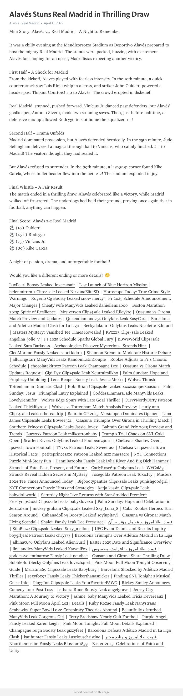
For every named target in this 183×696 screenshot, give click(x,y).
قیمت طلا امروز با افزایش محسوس (124, 548)
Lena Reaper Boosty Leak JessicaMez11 (87, 379)
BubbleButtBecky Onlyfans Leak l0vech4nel (49, 562)
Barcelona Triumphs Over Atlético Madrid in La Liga (123, 535)
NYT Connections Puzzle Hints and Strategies (51, 488)
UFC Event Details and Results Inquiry (130, 528)
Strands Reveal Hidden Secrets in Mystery (48, 474)
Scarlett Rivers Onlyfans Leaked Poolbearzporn (68, 440)
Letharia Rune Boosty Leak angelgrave (92, 589)
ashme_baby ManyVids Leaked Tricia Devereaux (118, 596)
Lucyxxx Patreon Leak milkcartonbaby (61, 433)
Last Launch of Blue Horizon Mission (113, 284)
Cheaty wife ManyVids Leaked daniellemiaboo (85, 305)
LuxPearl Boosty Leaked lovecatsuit (42, 284)
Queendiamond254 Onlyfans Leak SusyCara (106, 318)
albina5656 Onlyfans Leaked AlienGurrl (49, 542)
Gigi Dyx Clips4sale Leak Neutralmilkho (81, 373)
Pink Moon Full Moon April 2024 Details (46, 603)
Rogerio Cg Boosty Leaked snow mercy (67, 298)
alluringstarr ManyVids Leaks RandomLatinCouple (59, 359)
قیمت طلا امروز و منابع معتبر (131, 637)
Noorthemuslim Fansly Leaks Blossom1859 (48, 643)
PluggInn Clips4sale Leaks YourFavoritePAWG (75, 582)
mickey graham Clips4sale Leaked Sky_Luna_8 (75, 508)
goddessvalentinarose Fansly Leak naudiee (48, 555)
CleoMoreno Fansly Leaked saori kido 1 (45, 352)
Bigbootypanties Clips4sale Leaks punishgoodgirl (122, 481)
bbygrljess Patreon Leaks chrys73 (39, 535)
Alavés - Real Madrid (24, 23)
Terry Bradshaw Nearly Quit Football (103, 616)
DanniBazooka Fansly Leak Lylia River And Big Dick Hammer (112, 461)
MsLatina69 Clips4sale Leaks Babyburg (61, 569)
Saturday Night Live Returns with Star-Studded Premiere (94, 494)
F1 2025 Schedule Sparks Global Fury (78, 339)
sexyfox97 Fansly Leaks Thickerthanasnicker (68, 576)
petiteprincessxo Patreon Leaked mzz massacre (85, 454)
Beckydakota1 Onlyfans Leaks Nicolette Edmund (128, 325)
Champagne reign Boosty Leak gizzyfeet (46, 630)
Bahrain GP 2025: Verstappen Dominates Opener (113, 413)
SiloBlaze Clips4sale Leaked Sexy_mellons (51, 528)
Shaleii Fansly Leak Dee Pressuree (72, 522)
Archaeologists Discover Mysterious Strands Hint (100, 345)
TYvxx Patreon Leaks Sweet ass (85, 447)
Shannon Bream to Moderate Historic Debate (129, 352)
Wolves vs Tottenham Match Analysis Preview (94, 406)
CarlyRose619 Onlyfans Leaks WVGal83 (127, 467)
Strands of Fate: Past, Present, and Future (48, 467)
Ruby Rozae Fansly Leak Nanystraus (122, 603)
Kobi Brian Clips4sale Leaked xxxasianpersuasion (113, 386)
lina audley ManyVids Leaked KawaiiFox (50, 548)
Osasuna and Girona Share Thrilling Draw (131, 555)
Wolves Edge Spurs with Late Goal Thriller (80, 400)
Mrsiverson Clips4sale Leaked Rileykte (95, 312)
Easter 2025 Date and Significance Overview (131, 542)
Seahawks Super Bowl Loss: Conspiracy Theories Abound (63, 609)
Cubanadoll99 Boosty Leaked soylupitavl (80, 515)
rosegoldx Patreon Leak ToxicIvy (122, 474)
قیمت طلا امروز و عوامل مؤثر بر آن (140, 522)
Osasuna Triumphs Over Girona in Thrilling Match (122, 420)
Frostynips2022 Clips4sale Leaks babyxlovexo (51, 501)
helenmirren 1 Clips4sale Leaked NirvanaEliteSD (54, 291)
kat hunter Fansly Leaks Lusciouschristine (62, 637)
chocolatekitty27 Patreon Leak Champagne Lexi (74, 366)
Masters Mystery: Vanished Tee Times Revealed (57, 332)
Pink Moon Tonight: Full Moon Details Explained (108, 623)
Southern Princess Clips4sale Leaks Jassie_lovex (53, 427)
